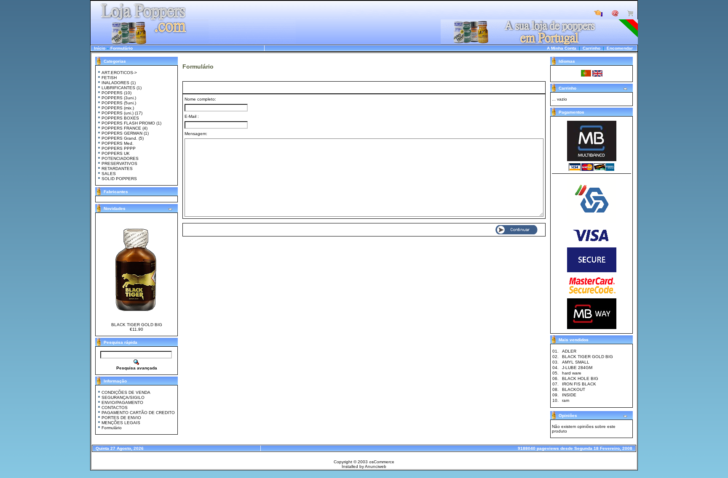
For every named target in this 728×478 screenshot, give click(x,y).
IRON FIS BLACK (579, 384)
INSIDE (569, 395)
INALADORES (115, 82)
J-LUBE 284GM (577, 367)
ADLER (569, 351)
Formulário (121, 48)
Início (99, 48)
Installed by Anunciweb (364, 466)
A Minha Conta (561, 48)
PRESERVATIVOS (119, 163)
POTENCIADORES (120, 158)
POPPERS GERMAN (122, 133)
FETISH (109, 77)
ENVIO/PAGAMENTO (122, 402)
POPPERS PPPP (119, 148)
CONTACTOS (115, 407)
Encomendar (620, 48)
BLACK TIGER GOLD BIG (136, 324)
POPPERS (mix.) (118, 108)
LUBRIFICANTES (118, 87)
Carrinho (591, 48)
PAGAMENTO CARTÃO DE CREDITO (138, 412)
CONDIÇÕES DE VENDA (126, 392)
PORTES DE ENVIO (121, 417)
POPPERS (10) (116, 92)
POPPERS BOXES (120, 118)
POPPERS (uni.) (118, 113)
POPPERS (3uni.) (119, 98)
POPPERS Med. (118, 143)
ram (565, 400)
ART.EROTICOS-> (119, 72)
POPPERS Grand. (119, 138)
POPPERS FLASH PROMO (128, 123)
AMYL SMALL (575, 362)
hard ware (571, 373)
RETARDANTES (117, 168)
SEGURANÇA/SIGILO (123, 397)
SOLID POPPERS (119, 178)
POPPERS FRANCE (121, 128)
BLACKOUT (573, 389)
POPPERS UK (116, 153)
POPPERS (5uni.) (119, 103)
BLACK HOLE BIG (580, 378)
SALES (109, 173)
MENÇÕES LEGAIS (121, 422)
